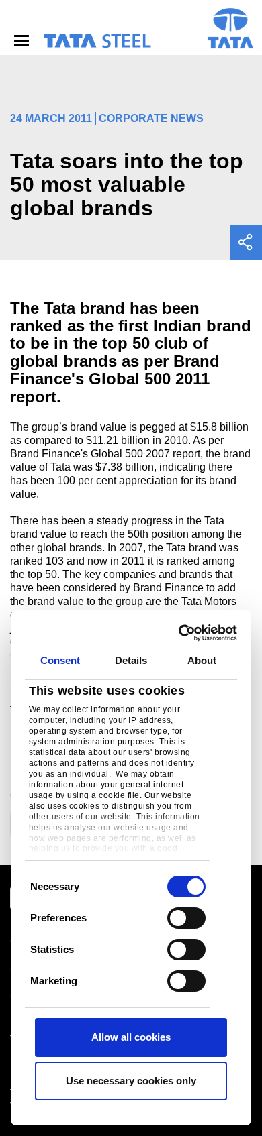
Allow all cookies (131, 1037)
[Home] (96, 41)
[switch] (186, 918)
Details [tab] (131, 660)
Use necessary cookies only (131, 1080)
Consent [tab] (60, 660)
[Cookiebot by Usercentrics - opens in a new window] (181, 633)
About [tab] (202, 660)
